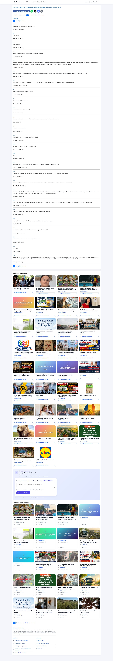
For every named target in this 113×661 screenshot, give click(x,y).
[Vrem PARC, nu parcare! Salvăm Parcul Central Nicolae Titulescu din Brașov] (45, 371)
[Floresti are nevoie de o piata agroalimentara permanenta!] (67, 328)
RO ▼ (28, 1)
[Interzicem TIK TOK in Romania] (45, 434)
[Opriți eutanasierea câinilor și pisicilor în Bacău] (89, 435)
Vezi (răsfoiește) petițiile (36, 1)
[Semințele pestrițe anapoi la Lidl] (89, 392)
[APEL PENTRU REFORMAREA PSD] (89, 370)
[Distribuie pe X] (35, 11)
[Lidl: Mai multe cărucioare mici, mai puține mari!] (45, 457)
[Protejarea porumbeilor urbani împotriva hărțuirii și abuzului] (67, 371)
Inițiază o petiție (94, 1)
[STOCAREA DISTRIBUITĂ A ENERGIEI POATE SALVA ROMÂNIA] (45, 307)
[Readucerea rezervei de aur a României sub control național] (89, 414)
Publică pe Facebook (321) (22, 11)
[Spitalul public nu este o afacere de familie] (45, 328)
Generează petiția (24, 492)
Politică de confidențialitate (37, 15)
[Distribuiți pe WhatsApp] (31, 11)
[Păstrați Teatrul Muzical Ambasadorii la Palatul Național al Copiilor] (67, 392)
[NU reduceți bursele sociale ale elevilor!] (89, 328)
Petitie (15, 15)
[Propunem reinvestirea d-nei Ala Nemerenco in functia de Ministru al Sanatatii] (89, 350)
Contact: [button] (45, 1)
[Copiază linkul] (41, 11)
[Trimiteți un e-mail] (38, 11)
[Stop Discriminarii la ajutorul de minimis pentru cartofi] (23, 414)
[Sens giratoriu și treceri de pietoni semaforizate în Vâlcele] (67, 414)
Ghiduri (15, 638)
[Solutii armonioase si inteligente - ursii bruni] (23, 435)
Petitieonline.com (19, 1)
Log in (86, 1)
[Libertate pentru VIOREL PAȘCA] (23, 284)
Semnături (24, 15)
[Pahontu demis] (45, 392)
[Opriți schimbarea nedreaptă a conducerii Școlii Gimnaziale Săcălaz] (89, 307)
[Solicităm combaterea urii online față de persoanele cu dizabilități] (45, 285)
